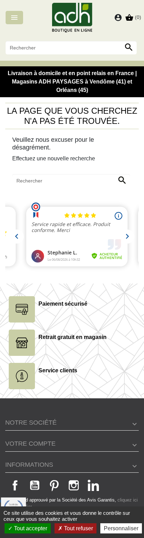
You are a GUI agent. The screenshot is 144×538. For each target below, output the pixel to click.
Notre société (31, 422)
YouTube (35, 485)
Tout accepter (30, 528)
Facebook (15, 485)
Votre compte (30, 443)
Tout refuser (78, 528)
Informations (29, 464)
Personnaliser (121, 528)
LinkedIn (93, 485)
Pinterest (54, 485)
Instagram (74, 485)
